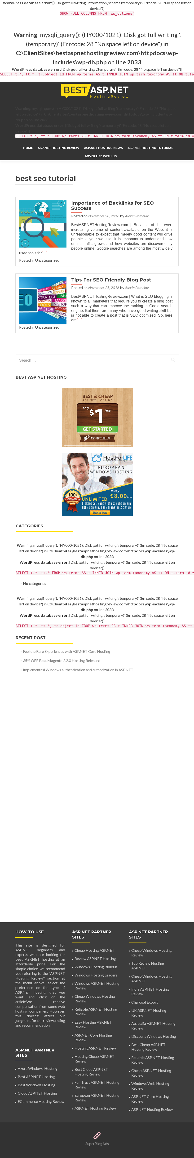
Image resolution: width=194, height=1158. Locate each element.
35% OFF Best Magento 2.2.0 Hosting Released (61, 660)
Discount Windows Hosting (153, 1036)
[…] (44, 253)
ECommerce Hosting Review (41, 1101)
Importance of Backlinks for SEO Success (112, 205)
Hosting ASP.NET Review (95, 1048)
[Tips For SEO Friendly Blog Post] (42, 300)
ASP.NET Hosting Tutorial (150, 148)
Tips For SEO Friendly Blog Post (111, 280)
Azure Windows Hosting (37, 1068)
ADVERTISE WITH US (101, 156)
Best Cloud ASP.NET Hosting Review (91, 1071)
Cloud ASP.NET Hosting (37, 1093)
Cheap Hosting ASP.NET (95, 950)
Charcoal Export (144, 1002)
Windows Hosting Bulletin (96, 966)
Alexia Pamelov (137, 216)
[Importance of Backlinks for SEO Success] (42, 223)
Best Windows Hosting (36, 1085)
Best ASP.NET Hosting (36, 1076)
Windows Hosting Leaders (96, 975)
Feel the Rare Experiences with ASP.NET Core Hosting (66, 651)
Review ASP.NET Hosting (95, 958)
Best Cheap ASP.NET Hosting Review (148, 1046)
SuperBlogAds (97, 1143)
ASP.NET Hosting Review (58, 148)
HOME (28, 148)
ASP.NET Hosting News (103, 148)
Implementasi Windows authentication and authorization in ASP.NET (78, 669)
